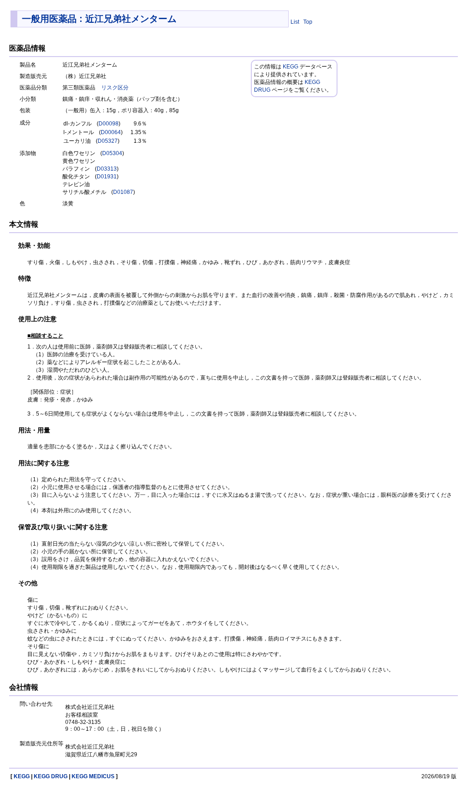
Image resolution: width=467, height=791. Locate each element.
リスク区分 (115, 87)
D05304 (112, 153)
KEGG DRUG (50, 776)
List (295, 22)
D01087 (123, 192)
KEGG (290, 66)
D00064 (111, 132)
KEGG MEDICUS (93, 776)
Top (307, 22)
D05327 (108, 141)
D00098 (109, 123)
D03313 (107, 169)
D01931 (107, 176)
